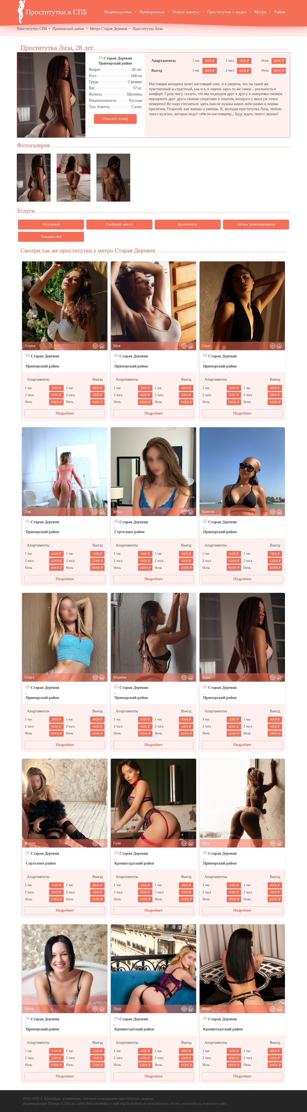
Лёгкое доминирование (256, 224)
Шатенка (134, 94)
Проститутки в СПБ (56, 12)
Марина (119, 677)
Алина (29, 346)
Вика (117, 512)
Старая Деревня (118, 58)
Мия (116, 346)
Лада (117, 1009)
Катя (206, 843)
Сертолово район (129, 532)
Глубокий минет (119, 224)
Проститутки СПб (32, 29)
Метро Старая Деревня (108, 29)
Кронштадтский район (134, 863)
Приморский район (68, 29)
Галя (117, 843)
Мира (206, 1009)
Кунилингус (188, 224)
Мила (29, 1009)
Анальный (51, 224)
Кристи (208, 512)
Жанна (29, 843)
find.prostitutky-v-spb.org (105, 1103)
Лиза (206, 677)
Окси (206, 346)
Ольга (29, 677)
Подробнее (65, 413)
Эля (27, 512)
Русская (135, 100)
